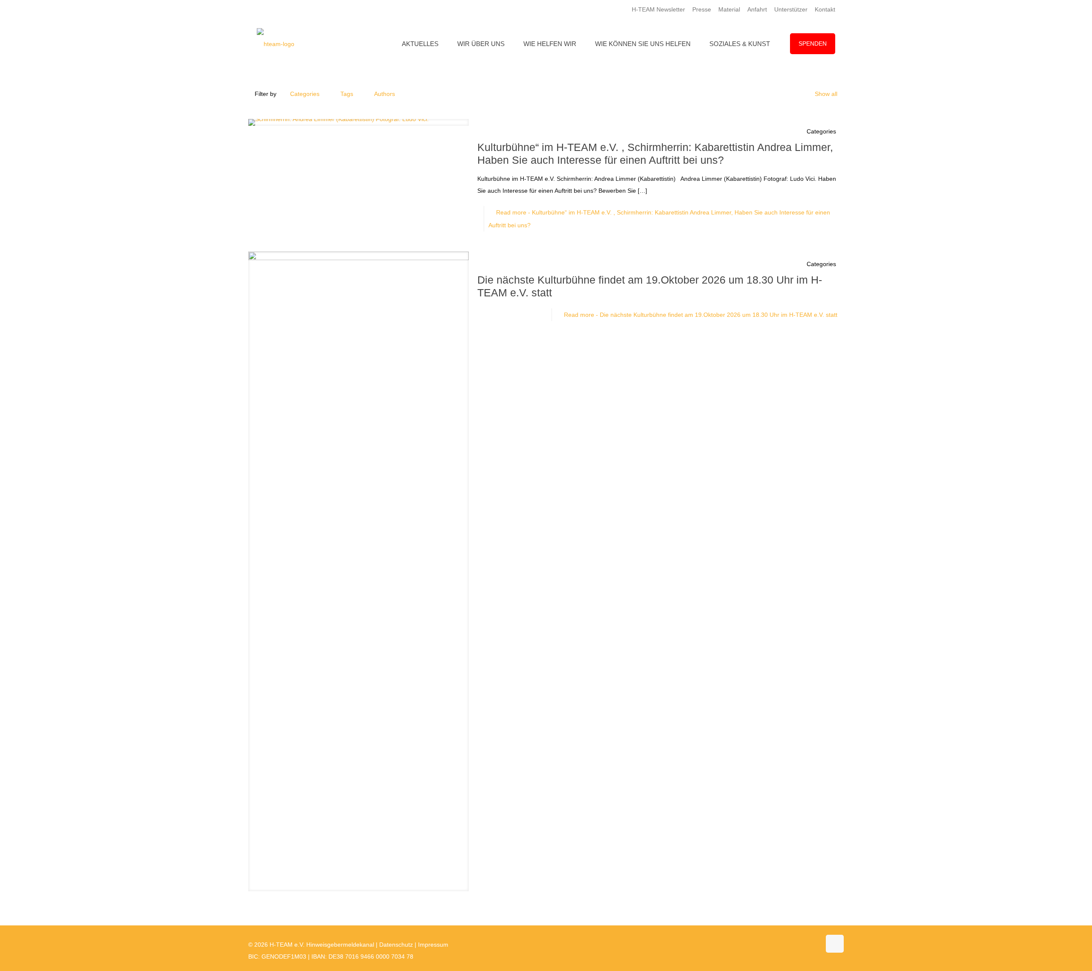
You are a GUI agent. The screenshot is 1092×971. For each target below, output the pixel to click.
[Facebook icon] (787, 944)
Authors (384, 93)
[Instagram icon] (805, 944)
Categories (304, 93)
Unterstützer (790, 9)
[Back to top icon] (835, 944)
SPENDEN (813, 43)
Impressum (433, 944)
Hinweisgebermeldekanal (340, 944)
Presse (701, 9)
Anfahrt (757, 9)
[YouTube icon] (796, 944)
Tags (346, 93)
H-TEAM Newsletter (658, 9)
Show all (826, 93)
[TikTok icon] (814, 944)
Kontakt (825, 9)
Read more (700, 314)
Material (729, 9)
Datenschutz (396, 944)
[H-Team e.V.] (275, 43)
